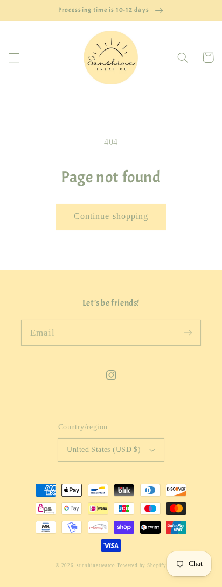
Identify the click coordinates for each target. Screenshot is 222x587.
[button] (14, 57)
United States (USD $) (104, 449)
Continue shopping (111, 216)
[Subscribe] (188, 332)
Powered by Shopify (141, 565)
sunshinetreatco (96, 565)
